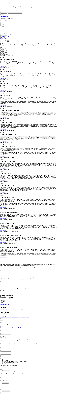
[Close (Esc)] (0, 392)
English (2, 37)
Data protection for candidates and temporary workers (9, 317)
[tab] (28, 16)
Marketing (25, 1)
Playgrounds (20, 309)
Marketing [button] (2, 28)
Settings (2, 14)
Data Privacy (23, 317)
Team (28, 1)
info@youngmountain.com (5, 304)
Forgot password (9, 327)
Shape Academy (9, 1)
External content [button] (3, 20)
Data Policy (5, 11)
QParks (1, 309)
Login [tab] (1, 327)
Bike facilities (20, 1)
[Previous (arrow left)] (0, 393)
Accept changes (3, 35)
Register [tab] (4, 327)
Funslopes (8, 309)
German (1, 38)
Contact (32, 1)
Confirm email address (16, 327)
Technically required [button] (4, 16)
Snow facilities (15, 1)
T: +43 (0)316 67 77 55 (4, 303)
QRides (4, 309)
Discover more (3, 66)
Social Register (22, 327)
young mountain (3, 1)
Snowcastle (15, 309)
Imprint (1, 11)
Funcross (11, 309)
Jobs (30, 1)
